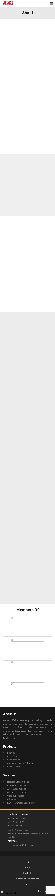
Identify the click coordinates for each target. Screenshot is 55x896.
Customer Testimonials (27, 878)
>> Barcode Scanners (14, 756)
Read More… (9, 737)
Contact (28, 884)
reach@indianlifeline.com (20, 845)
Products (27, 873)
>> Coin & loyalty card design (18, 763)
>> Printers (9, 752)
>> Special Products (13, 766)
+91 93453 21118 (16, 825)
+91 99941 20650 (16, 818)
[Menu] (51, 3)
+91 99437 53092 (16, 821)
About (28, 867)
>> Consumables (11, 759)
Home (27, 861)
